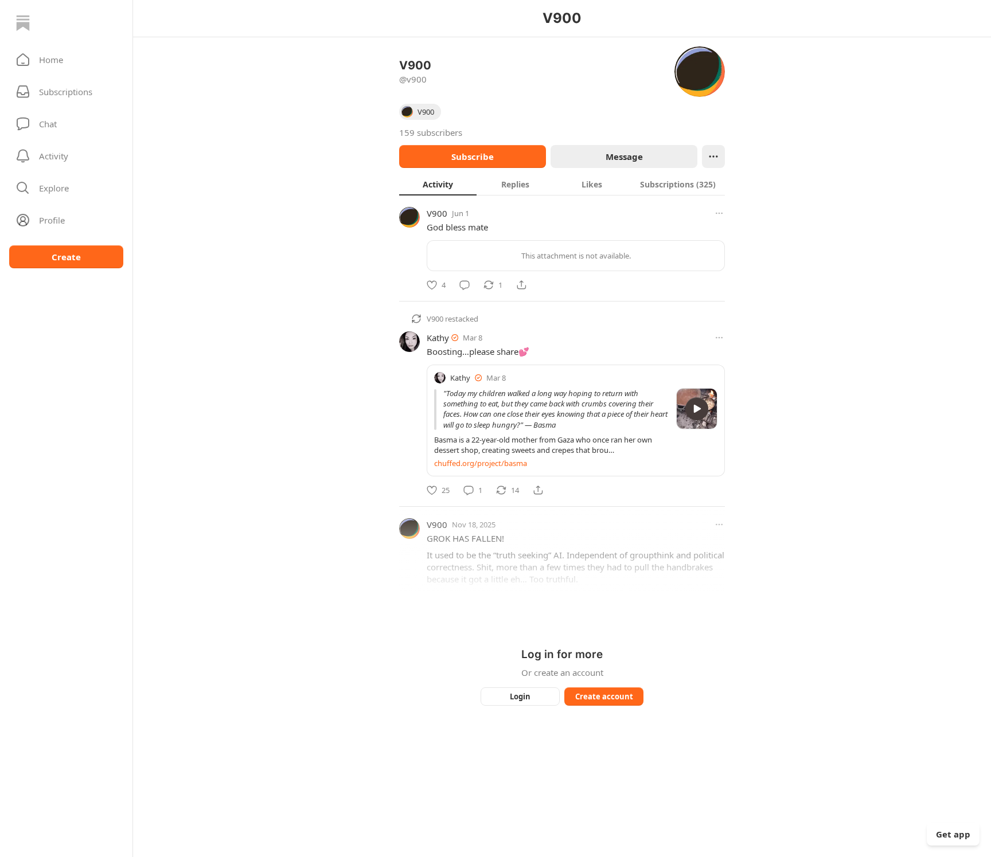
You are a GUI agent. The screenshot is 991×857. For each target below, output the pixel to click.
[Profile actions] (713, 156)
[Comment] (464, 285)
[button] (66, 59)
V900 (437, 213)
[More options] (719, 213)
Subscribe (472, 156)
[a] (696, 408)
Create (66, 257)
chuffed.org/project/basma (480, 463)
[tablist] (562, 184)
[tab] (438, 184)
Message (624, 156)
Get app (953, 834)
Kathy (438, 337)
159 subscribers (430, 132)
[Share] (521, 285)
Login (520, 696)
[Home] (23, 23)
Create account (604, 696)
